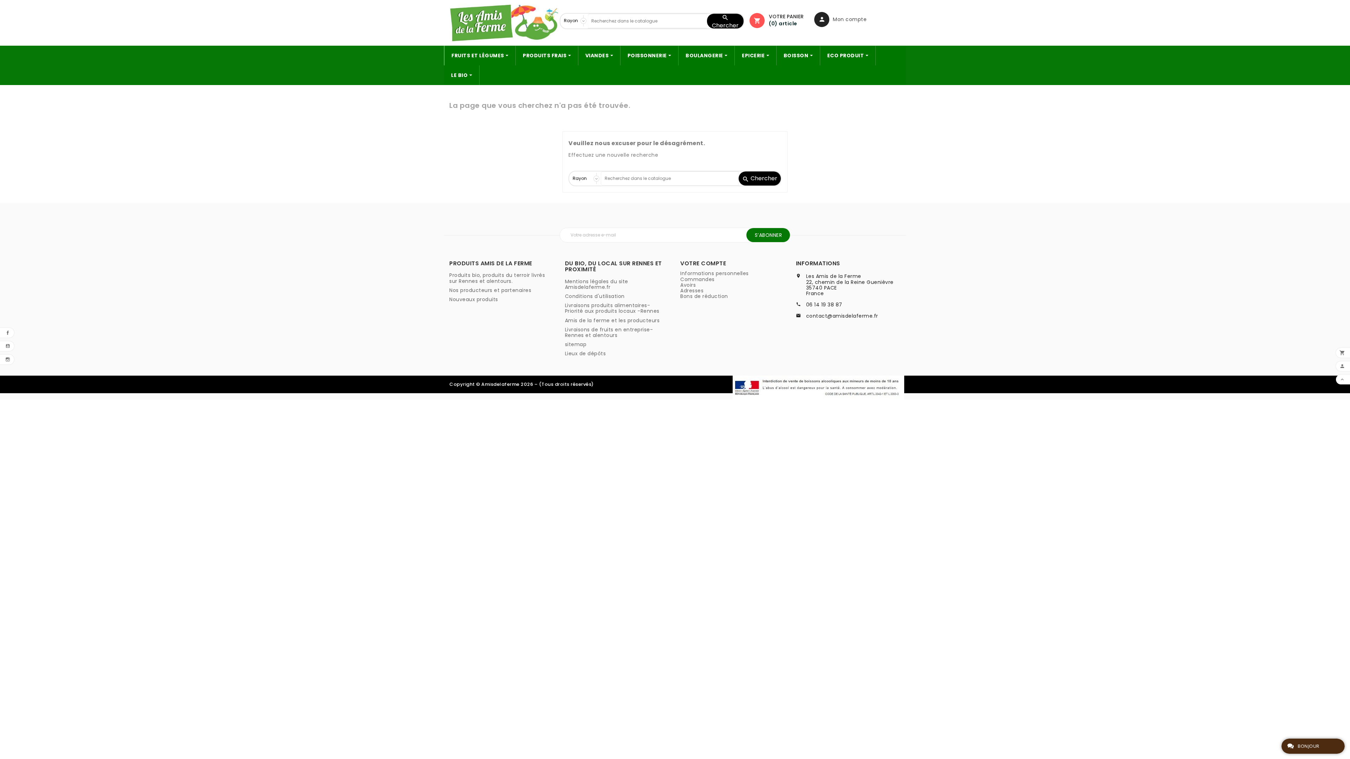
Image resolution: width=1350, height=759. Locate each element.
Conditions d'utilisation (595, 296)
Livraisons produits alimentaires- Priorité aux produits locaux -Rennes (612, 308)
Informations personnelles (714, 273)
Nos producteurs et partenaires (490, 290)
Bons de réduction (704, 296)
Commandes (697, 279)
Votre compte (703, 263)
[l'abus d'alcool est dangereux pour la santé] (818, 387)
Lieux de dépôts (585, 353)
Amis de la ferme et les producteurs (612, 320)
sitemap (576, 344)
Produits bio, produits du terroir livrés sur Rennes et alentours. (497, 278)
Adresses (691, 290)
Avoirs (688, 284)
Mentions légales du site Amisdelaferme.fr (596, 284)
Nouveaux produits (473, 299)
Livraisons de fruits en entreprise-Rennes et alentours (609, 332)
